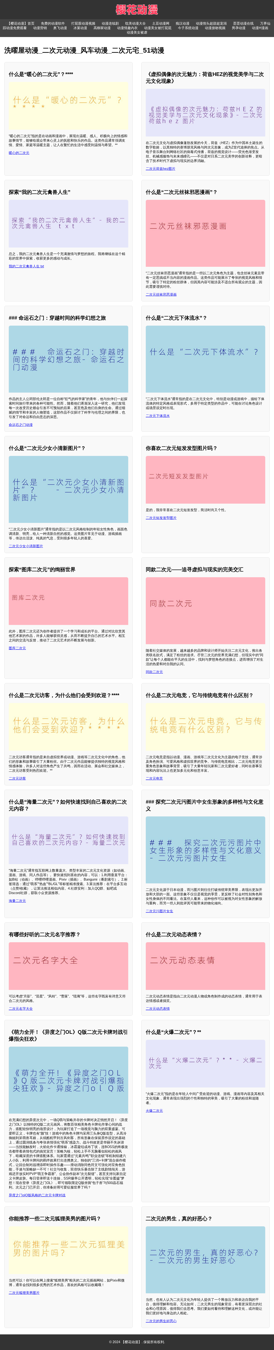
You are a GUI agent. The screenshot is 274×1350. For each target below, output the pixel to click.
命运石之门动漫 (21, 425)
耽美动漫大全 (135, 23)
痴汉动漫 (182, 23)
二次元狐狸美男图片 (24, 1293)
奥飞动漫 (60, 28)
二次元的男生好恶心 (161, 1321)
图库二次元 (17, 648)
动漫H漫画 (260, 28)
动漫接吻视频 (215, 28)
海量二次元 (17, 901)
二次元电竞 (154, 778)
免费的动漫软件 (53, 23)
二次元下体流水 (158, 416)
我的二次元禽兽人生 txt (26, 266)
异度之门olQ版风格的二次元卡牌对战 (37, 1195)
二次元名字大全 (21, 1008)
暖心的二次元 (19, 153)
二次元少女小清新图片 (26, 546)
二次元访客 (17, 778)
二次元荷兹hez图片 (160, 169)
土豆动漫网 (160, 23)
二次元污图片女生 (159, 911)
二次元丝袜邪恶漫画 (161, 294)
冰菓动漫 (80, 28)
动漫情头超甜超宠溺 (211, 23)
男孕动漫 (239, 28)
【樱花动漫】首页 (20, 23)
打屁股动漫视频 (83, 23)
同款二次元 (154, 672)
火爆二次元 (154, 1111)
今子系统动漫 (188, 28)
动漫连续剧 (110, 23)
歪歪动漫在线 (243, 23)
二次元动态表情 (158, 1008)
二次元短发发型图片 (161, 518)
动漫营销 (40, 28)
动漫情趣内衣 (127, 28)
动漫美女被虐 (137, 32)
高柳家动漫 (102, 28)
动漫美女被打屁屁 (157, 28)
